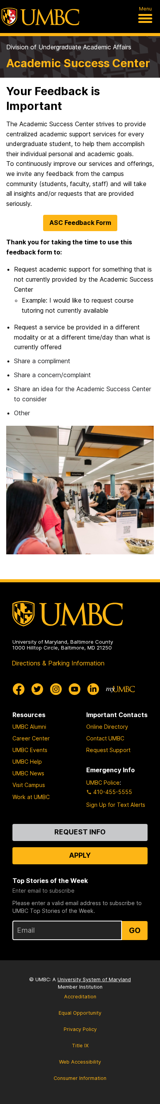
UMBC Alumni (29, 726)
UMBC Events (29, 750)
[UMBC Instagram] (55, 689)
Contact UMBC (105, 738)
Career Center (31, 738)
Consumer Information (80, 1078)
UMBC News (28, 773)
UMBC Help (27, 761)
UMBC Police (103, 782)
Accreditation (80, 997)
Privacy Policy (80, 1029)
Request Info (80, 832)
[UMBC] (40, 17)
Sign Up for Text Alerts (115, 804)
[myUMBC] (120, 689)
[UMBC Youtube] (74, 689)
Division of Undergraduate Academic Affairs (68, 47)
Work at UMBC (31, 797)
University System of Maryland (94, 979)
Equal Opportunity (80, 1013)
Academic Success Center (78, 63)
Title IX (80, 1045)
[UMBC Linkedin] (93, 689)
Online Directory (107, 726)
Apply (80, 855)
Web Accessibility (80, 1062)
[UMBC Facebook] (18, 689)
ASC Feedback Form (80, 222)
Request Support (108, 750)
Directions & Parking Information (58, 663)
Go (135, 930)
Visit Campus (28, 785)
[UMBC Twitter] (37, 689)
